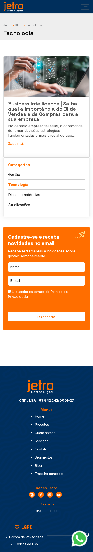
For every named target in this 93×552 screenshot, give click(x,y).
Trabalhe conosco (49, 474)
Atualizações (19, 205)
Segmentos (44, 457)
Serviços (41, 441)
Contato (41, 449)
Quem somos (45, 433)
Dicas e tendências (24, 194)
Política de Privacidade (26, 537)
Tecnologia (18, 184)
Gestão (14, 174)
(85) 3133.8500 (46, 511)
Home (39, 416)
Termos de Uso (26, 544)
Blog (38, 465)
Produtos (42, 424)
